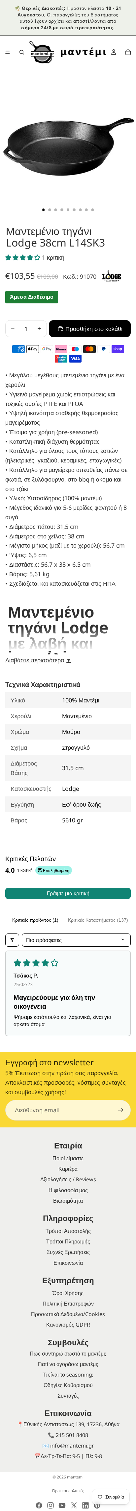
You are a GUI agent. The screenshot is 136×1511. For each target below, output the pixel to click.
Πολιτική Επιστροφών (68, 1303)
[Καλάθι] (128, 52)
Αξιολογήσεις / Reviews (68, 1179)
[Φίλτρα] (12, 940)
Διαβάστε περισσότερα (38, 660)
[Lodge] (111, 276)
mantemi (75, 1477)
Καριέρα (68, 1168)
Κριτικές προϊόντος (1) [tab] (35, 920)
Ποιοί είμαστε (68, 1158)
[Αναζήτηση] (22, 52)
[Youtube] (62, 1505)
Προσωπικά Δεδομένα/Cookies (68, 1314)
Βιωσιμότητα (68, 1200)
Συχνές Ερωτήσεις (68, 1252)
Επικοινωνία (68, 1262)
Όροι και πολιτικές (68, 1491)
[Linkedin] (85, 1505)
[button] (23, 257)
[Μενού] (7, 52)
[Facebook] (39, 1505)
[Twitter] (74, 1505)
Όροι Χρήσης (68, 1293)
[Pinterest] (97, 1505)
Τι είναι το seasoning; (68, 1374)
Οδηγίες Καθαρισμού (68, 1385)
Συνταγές (68, 1395)
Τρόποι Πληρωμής (68, 1241)
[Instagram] (50, 1505)
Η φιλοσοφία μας (68, 1190)
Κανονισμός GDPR (68, 1324)
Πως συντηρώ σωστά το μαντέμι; (68, 1353)
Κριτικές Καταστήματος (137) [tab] (98, 920)
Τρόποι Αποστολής (68, 1231)
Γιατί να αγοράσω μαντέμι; (68, 1364)
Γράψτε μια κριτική (68, 893)
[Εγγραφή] (121, 1110)
